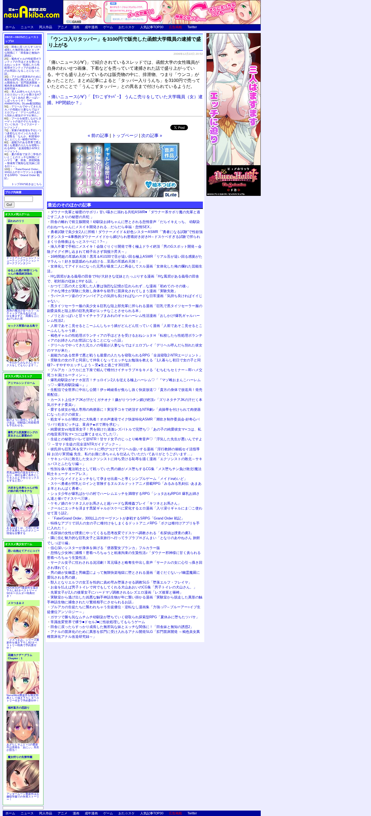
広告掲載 (175, 27)
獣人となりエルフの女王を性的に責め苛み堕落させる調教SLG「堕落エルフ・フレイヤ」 (121, 582)
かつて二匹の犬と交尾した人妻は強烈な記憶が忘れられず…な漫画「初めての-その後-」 (120, 286)
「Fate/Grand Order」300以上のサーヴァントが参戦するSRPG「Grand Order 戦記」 (118, 518)
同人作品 (45, 27)
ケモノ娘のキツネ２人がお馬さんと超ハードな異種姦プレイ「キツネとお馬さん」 (116, 503)
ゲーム (108, 27)
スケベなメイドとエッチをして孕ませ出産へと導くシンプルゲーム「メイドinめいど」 (119, 479)
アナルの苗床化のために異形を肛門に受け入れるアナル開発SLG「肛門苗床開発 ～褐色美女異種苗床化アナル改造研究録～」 (22, 82)
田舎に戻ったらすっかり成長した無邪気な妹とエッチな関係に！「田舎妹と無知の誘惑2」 (122, 627)
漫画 (76, 27)
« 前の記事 (98, 135)
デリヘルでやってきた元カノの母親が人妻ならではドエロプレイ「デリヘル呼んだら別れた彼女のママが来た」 (22, 111)
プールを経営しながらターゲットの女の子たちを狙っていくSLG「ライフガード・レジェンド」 (22, 123)
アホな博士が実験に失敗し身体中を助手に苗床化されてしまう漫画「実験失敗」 (114, 291)
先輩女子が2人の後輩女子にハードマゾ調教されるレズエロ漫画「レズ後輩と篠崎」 (117, 592)
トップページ (125, 135)
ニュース (27, 27)
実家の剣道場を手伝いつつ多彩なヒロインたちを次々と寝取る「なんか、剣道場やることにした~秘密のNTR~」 (22, 135)
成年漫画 (91, 27)
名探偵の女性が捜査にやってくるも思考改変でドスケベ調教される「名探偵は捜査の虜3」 (122, 533)
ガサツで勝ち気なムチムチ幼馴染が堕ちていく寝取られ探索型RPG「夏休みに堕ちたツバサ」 (125, 617)
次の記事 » (151, 135)
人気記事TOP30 (152, 27)
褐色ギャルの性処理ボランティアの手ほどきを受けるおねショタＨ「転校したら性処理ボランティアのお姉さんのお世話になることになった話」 (22, 66)
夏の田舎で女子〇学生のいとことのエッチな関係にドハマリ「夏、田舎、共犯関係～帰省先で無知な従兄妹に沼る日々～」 (22, 160)
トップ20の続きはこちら (26, 184)
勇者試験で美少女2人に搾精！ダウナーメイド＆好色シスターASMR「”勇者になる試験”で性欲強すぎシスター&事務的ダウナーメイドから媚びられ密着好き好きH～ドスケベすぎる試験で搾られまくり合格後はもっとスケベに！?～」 (125, 237)
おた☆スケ (126, 27)
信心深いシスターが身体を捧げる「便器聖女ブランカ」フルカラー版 (105, 548)
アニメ (62, 27)
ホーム (10, 27)
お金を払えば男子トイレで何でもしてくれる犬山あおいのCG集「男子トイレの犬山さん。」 (124, 587)
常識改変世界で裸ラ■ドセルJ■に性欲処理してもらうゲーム (98, 622)
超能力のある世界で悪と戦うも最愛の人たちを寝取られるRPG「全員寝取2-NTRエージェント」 (126, 355)
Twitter (192, 27)
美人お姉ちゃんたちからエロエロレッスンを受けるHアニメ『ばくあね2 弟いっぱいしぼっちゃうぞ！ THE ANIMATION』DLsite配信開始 (23, 97)
